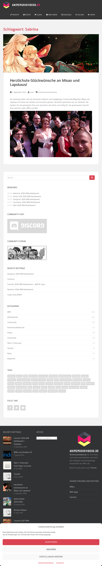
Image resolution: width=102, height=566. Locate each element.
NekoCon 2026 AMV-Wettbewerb (26, 193)
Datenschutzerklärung (46, 563)
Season (64, 387)
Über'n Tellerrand (14, 343)
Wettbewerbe (12, 317)
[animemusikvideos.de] (84, 442)
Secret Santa (74, 387)
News (9, 353)
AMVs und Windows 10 (23, 452)
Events (28, 15)
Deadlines (67, 15)
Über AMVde (52, 15)
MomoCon (90, 384)
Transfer (17, 474)
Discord (80, 15)
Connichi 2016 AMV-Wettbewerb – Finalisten (22, 441)
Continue (10, 279)
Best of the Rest (65, 380)
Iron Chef (49, 384)
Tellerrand (27, 391)
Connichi (87, 380)
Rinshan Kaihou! (20, 510)
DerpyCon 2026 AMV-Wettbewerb (26, 199)
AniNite (50, 380)
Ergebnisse (27, 384)
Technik (10, 348)
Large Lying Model (14, 294)
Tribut (35, 391)
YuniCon (62, 391)
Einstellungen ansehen (51, 556)
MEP (83, 384)
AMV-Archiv (33, 376)
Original (36, 387)
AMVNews (76, 376)
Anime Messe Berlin (38, 380)
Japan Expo (58, 384)
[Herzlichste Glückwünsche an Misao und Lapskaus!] (51, 53)
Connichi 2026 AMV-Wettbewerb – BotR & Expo (26, 284)
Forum (92, 15)
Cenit (32, 92)
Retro (58, 387)
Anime (9, 332)
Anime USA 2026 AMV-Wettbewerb (27, 196)
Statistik (11, 391)
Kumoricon (75, 384)
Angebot (85, 376)
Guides (39, 15)
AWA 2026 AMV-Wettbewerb (24, 205)
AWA (56, 380)
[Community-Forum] (27, 253)
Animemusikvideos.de (15, 327)
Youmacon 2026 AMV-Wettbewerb (26, 202)
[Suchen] (92, 177)
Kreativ (67, 384)
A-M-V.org (11, 376)
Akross (19, 376)
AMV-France (43, 376)
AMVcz (72, 487)
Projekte (15, 15)
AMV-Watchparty (64, 376)
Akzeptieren (51, 542)
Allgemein (11, 358)
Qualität (51, 387)
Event (35, 384)
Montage (11, 387)
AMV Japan (74, 492)
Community (11, 322)
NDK (29, 387)
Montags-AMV (21, 387)
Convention (11, 338)
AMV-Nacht (53, 376)
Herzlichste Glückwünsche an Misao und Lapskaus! (45, 82)
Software (84, 387)
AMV (9, 312)
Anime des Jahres (23, 380)
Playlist (44, 387)
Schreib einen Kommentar (47, 92)
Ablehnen (51, 549)
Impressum (60, 563)
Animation (11, 380)
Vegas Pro (43, 391)
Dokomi (18, 384)
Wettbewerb (53, 391)
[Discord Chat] (27, 226)
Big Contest (77, 380)
